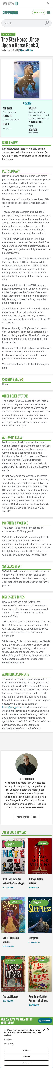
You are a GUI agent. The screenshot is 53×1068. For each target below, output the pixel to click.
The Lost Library (10, 996)
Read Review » (8, 888)
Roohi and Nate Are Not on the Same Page (13, 881)
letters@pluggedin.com (14, 707)
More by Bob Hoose (26, 817)
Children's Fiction (26, 50)
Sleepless (33, 938)
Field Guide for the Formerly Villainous (38, 998)
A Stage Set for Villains (36, 881)
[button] (48, 12)
